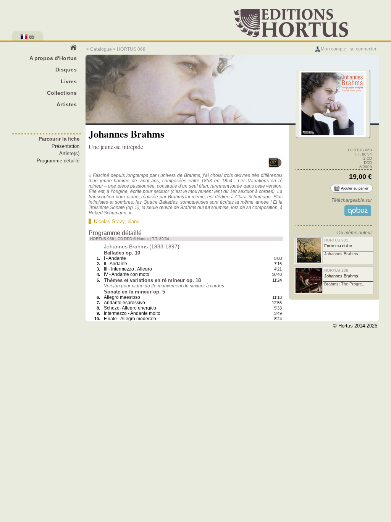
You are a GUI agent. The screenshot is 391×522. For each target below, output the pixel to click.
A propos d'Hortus (53, 58)
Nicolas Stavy (109, 221)
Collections (62, 93)
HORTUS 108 (336, 270)
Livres (69, 81)
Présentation (65, 146)
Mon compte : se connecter (348, 49)
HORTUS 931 (336, 240)
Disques (66, 69)
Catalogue (101, 49)
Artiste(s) (69, 153)
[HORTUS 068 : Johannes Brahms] (333, 136)
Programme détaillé (58, 161)
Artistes (67, 104)
